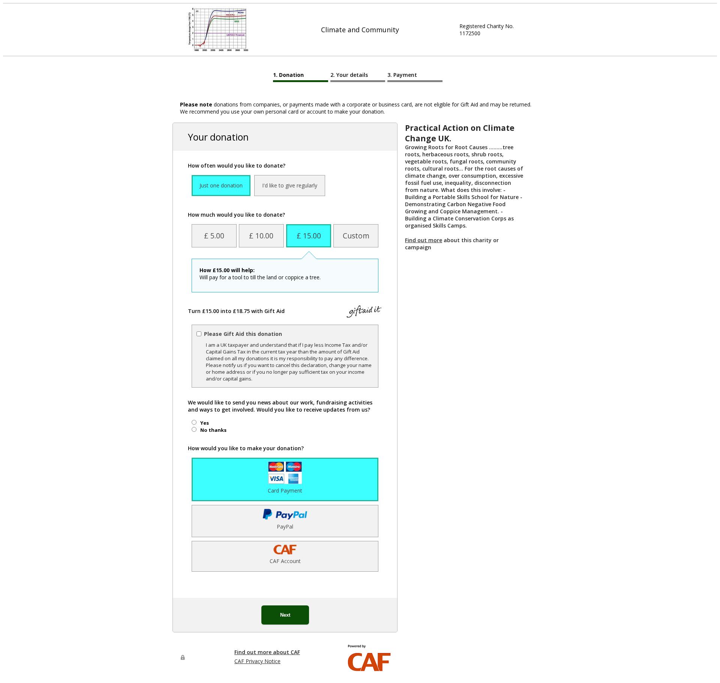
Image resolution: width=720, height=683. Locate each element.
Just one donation (221, 185)
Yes (204, 422)
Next (285, 615)
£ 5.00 (214, 236)
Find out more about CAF (267, 652)
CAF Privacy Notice (257, 661)
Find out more (423, 240)
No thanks (213, 430)
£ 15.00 (309, 236)
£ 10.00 (261, 236)
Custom (356, 236)
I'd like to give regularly (289, 185)
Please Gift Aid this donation (243, 333)
